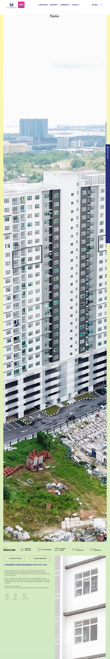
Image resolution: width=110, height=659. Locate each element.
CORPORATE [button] (43, 5)
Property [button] (54, 5)
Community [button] (65, 5)
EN (93, 5)
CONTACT (75, 5)
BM (96, 5)
